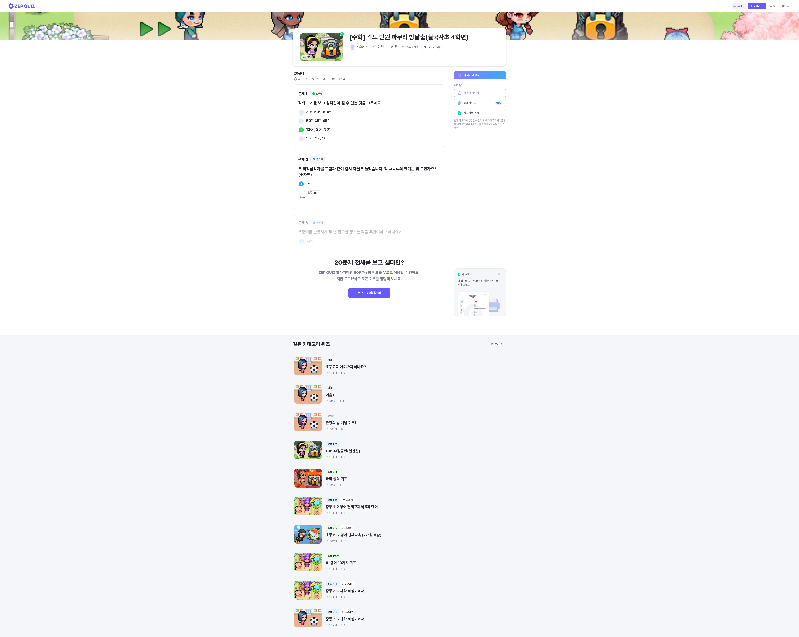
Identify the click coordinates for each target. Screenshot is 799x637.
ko (787, 6)
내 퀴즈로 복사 (471, 75)
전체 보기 (494, 344)
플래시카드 (482, 102)
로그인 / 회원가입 (369, 293)
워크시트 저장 (471, 112)
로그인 (773, 6)
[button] (480, 292)
